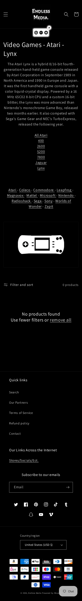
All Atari (41, 135)
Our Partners (18, 402)
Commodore (43, 190)
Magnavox (15, 195)
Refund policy (19, 423)
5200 (41, 151)
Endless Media (34, 593)
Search (14, 392)
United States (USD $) (39, 545)
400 (41, 140)
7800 (41, 157)
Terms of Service (21, 413)
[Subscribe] (68, 487)
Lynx (41, 168)
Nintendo (66, 195)
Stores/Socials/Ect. (23, 460)
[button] (6, 14)
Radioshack (21, 201)
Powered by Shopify (52, 593)
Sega (37, 201)
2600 (41, 146)
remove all (60, 320)
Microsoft (47, 195)
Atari (12, 190)
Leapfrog (64, 190)
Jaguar (41, 162)
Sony (48, 201)
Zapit (49, 206)
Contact (15, 433)
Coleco (25, 190)
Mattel (31, 195)
